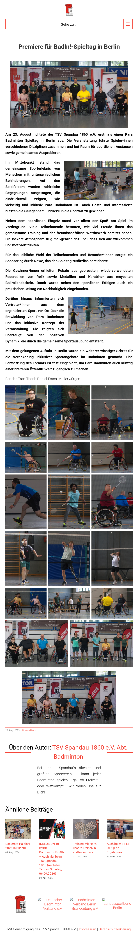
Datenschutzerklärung (115, 929)
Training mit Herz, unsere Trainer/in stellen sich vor (84, 848)
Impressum (87, 929)
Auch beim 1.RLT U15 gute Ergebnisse (118, 848)
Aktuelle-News (29, 730)
